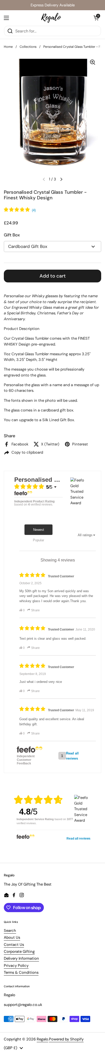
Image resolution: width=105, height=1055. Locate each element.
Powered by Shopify (66, 1039)
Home (8, 46)
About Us (12, 937)
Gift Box (12, 235)
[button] (96, 18)
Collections (28, 46)
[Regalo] (51, 18)
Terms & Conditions (21, 972)
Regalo (42, 1039)
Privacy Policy (16, 965)
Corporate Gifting (19, 951)
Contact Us (14, 944)
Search (10, 930)
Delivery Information (21, 958)
